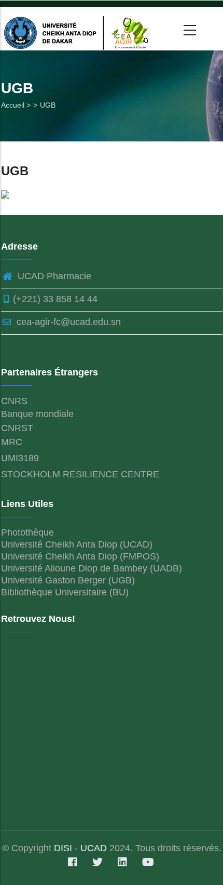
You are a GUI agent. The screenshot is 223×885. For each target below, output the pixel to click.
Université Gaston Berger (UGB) (68, 580)
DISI (64, 848)
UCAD (93, 848)
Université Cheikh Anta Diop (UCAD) (76, 544)
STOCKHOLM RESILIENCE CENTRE (80, 474)
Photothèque (27, 532)
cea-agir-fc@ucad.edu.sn (67, 322)
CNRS (14, 401)
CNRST (17, 428)
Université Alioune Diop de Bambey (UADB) (91, 568)
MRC (11, 442)
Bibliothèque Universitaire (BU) (65, 592)
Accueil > (16, 105)
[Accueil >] (78, 28)
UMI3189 (20, 458)
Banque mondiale (37, 414)
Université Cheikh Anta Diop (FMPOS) (80, 556)
